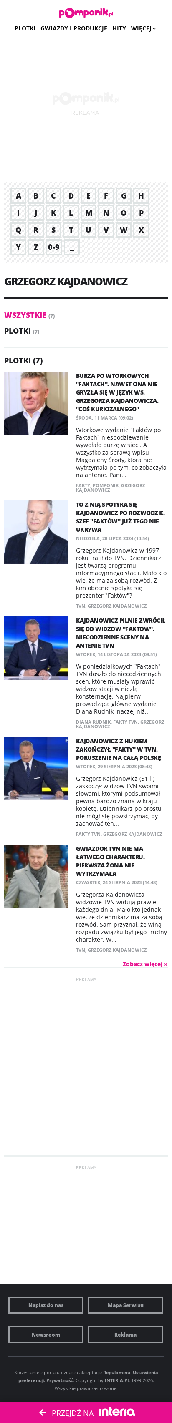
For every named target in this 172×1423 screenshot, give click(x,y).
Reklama (125, 1334)
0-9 (54, 247)
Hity (119, 28)
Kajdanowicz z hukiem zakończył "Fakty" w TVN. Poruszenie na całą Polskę (118, 749)
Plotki (25, 28)
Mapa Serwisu (126, 1305)
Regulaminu (116, 1372)
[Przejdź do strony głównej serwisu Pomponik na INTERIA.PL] (86, 13)
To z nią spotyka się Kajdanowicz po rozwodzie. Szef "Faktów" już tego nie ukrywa (120, 516)
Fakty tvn (125, 722)
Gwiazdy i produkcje (73, 28)
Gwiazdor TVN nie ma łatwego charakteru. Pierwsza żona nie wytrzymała (110, 861)
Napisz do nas (45, 1305)
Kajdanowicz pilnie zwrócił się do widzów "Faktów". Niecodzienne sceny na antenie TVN (121, 632)
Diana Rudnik (93, 722)
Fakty (83, 485)
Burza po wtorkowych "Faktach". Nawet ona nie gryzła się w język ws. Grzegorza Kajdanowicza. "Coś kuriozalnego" (117, 392)
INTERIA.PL (117, 1380)
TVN (80, 606)
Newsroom (46, 1334)
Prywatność (59, 1380)
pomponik (106, 485)
